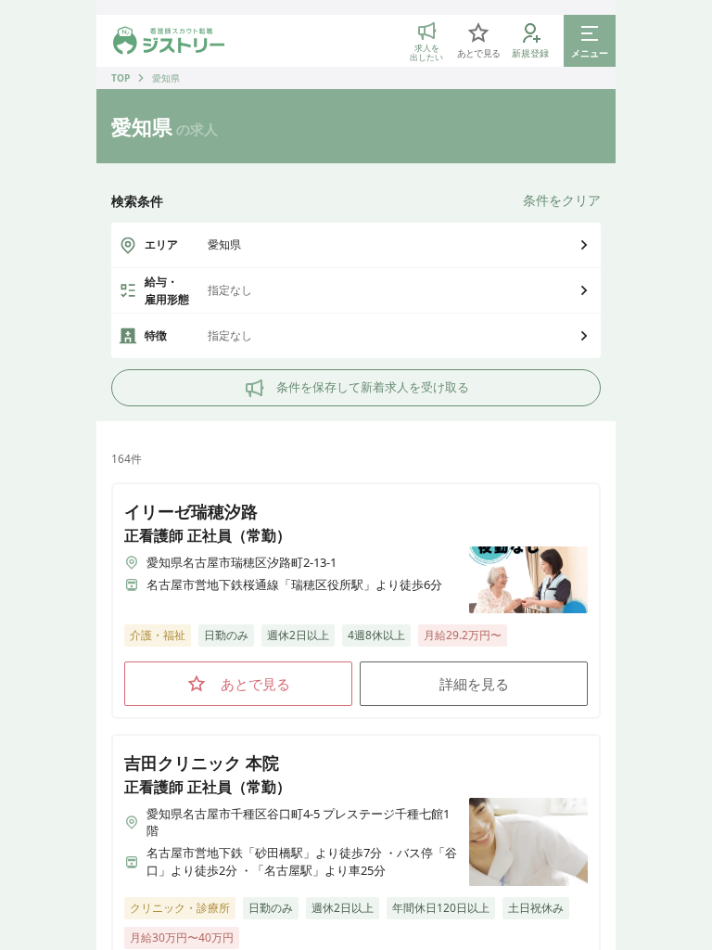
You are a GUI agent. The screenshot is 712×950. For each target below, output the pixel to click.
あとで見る (255, 683)
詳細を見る (474, 683)
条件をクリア (562, 200)
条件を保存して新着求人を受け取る (372, 387)
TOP (120, 77)
